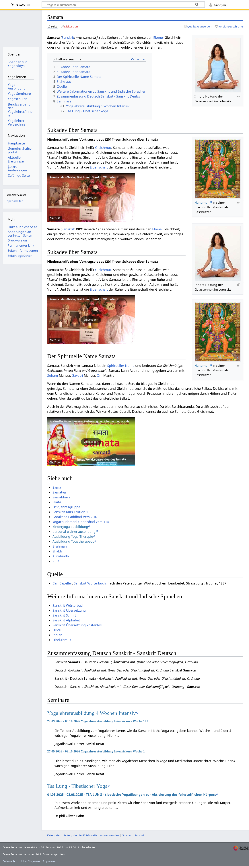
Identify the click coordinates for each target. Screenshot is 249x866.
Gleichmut (103, 147)
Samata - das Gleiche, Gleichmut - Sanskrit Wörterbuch (83, 177)
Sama (56, 487)
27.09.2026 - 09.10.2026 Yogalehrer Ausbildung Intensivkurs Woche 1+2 (97, 721)
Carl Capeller (62, 583)
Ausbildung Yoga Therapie (72, 536)
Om (99, 375)
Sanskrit (68, 37)
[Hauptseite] (20, 27)
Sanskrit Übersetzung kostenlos (77, 625)
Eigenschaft (99, 167)
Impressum (50, 861)
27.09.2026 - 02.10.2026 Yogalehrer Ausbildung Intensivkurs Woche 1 (96, 751)
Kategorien (54, 835)
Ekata (56, 502)
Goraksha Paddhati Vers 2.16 (74, 517)
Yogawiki (20, 4)
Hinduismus (61, 640)
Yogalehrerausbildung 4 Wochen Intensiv (91, 713)
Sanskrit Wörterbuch (90, 583)
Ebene (158, 37)
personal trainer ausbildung (74, 531)
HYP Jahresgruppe (66, 507)
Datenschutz (11, 861)
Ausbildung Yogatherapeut (73, 541)
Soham (52, 375)
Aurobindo (60, 556)
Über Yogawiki (30, 861)
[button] (91, 197)
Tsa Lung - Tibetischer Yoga (77, 786)
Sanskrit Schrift (64, 615)
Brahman (59, 546)
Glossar (126, 835)
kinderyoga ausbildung (70, 526)
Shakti (57, 551)
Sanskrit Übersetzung (69, 610)
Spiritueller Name (120, 365)
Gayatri (77, 375)
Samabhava (61, 497)
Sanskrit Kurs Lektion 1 (70, 512)
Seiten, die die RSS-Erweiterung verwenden (91, 835)
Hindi (56, 630)
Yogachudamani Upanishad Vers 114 (80, 522)
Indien (57, 635)
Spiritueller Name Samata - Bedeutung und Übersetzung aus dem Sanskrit (96, 421)
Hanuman (201, 202)
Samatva (59, 492)
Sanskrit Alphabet (66, 620)
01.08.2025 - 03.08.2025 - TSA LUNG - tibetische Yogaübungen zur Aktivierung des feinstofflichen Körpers (131, 794)
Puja (55, 561)
